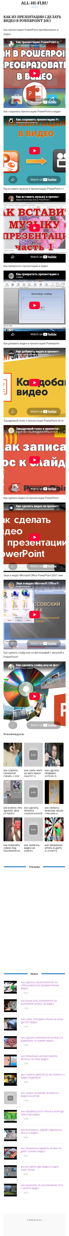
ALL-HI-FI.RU (34, 3)
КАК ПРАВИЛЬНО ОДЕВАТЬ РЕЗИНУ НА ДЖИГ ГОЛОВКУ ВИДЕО (41, 1150)
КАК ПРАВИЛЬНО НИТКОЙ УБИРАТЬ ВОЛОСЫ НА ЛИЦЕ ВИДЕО (39, 1058)
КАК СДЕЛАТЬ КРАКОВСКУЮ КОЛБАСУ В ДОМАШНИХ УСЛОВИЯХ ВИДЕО (42, 1039)
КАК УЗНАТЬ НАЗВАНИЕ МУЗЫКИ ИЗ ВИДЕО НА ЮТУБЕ (40, 1094)
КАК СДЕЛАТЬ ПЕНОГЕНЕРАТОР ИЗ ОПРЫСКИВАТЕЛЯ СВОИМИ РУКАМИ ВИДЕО (40, 985)
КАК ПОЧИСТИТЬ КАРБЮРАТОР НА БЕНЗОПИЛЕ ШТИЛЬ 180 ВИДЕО (39, 1002)
